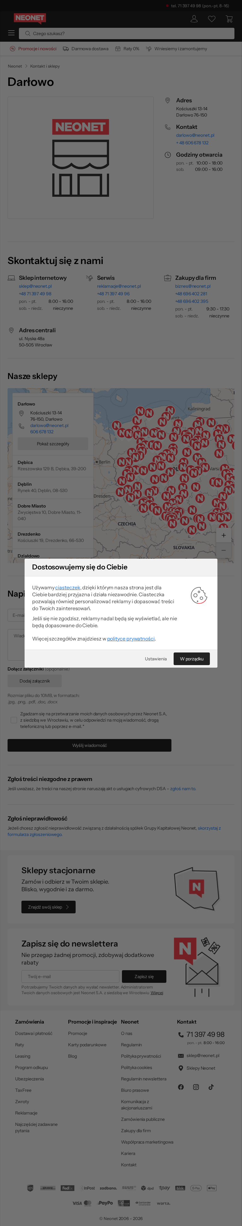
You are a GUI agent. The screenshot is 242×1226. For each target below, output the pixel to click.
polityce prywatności (131, 638)
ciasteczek (67, 587)
